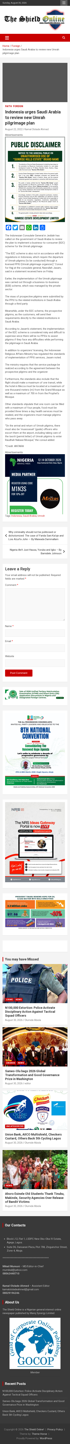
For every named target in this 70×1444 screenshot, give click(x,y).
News (19, 999)
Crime (9, 999)
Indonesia (16, 515)
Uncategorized (14, 1126)
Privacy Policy (55, 1429)
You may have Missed (22, 959)
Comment (11, 585)
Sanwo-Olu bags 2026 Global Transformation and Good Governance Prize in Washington (32, 1075)
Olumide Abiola (33, 1020)
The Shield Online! (34, 1429)
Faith (8, 106)
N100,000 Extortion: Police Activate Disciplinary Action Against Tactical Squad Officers (30, 1011)
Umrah (41, 515)
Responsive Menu (63, 3)
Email (9, 641)
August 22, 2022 (14, 129)
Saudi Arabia (30, 515)
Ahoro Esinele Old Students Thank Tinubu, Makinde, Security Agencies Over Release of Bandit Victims (34, 1198)
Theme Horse (39, 1433)
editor (28, 1083)
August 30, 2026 (14, 1020)
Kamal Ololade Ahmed (37, 129)
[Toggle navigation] (7, 38)
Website (9, 656)
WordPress (46, 1438)
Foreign (18, 106)
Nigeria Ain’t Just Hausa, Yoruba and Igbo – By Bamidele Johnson (36, 551)
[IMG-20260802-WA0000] (35, 455)
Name (9, 626)
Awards (10, 1063)
